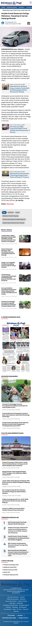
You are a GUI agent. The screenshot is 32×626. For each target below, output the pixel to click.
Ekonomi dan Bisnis (13, 597)
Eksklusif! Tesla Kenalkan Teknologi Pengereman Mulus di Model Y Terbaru (19, 175)
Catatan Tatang (22, 601)
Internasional (7, 609)
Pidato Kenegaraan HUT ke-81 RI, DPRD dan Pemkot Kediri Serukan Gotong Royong (15, 500)
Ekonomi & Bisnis (12, 7)
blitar (6, 572)
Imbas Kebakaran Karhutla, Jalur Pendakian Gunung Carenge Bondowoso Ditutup (8, 252)
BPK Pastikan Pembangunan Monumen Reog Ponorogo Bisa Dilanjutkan (18, 545)
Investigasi (12, 603)
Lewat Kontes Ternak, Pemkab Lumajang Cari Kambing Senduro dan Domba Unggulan (18, 538)
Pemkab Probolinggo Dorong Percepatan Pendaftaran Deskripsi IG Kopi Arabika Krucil (8, 304)
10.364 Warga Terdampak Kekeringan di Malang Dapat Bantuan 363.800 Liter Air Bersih (8, 277)
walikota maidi (9, 567)
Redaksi (20, 615)
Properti (22, 597)
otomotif (10, 212)
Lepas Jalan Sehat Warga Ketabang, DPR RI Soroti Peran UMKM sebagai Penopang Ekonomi (16, 482)
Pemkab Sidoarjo (10, 575)
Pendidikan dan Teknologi (10, 605)
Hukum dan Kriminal (11, 601)
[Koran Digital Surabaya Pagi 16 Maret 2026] (16, 346)
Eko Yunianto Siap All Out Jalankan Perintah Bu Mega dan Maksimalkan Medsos (14, 491)
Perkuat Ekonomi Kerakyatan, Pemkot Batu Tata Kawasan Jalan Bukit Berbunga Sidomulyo (16, 415)
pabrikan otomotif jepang (10, 216)
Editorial (16, 611)
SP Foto (19, 609)
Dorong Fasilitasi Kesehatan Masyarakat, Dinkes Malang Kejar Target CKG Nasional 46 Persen (9, 291)
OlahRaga (15, 607)
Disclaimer (11, 615)
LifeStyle (8, 607)
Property (21, 7)
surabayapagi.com (11, 22)
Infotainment (22, 607)
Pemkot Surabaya (10, 565)
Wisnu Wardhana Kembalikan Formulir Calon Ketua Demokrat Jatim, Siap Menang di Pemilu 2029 (18, 553)
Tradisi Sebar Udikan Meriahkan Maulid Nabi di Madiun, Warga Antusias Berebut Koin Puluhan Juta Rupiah (8, 238)
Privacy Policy (23, 618)
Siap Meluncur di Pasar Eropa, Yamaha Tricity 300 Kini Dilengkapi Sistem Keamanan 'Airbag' (19, 89)
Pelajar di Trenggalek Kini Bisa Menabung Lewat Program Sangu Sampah (8, 265)
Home (3, 7)
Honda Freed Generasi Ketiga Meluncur (14, 219)
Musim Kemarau (10, 570)
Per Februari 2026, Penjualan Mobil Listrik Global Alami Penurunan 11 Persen (20, 129)
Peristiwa (22, 599)
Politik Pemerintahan (13, 599)
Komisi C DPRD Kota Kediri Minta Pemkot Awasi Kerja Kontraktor (13, 509)
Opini (14, 609)
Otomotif (25, 609)
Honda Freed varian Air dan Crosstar (13, 223)
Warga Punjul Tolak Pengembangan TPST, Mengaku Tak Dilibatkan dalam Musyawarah (14, 473)
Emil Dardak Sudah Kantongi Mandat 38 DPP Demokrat (17, 523)
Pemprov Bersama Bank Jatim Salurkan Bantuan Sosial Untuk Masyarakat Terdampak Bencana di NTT (15, 424)
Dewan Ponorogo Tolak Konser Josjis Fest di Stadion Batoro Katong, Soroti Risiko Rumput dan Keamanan (15, 464)
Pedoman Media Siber (9, 618)
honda (17, 212)
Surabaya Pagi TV (24, 605)
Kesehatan (20, 603)
